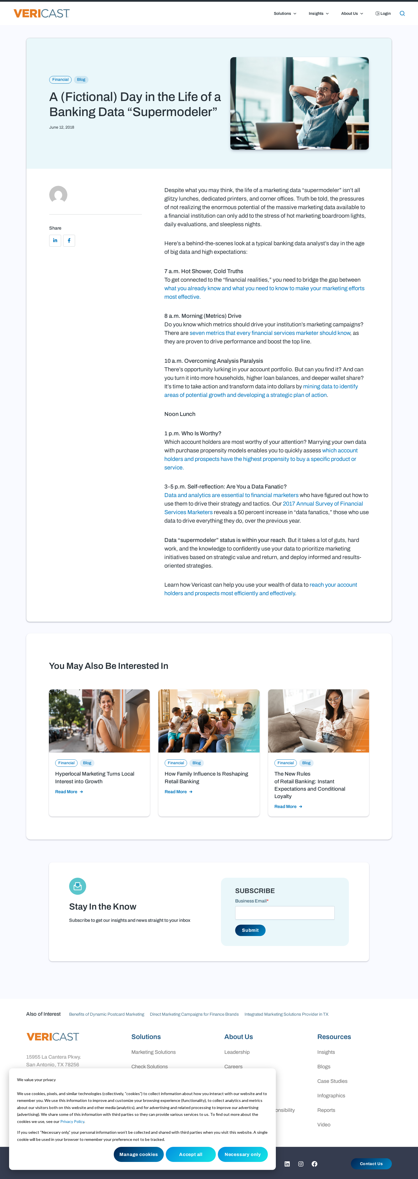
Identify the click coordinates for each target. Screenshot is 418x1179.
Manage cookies (138, 1154)
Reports (326, 1110)
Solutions (282, 13)
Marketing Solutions (153, 1052)
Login (385, 13)
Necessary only (243, 1154)
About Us (349, 13)
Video (323, 1125)
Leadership (237, 1052)
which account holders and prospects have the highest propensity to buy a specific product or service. (261, 459)
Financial (60, 79)
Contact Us (371, 1164)
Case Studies (332, 1081)
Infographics (331, 1095)
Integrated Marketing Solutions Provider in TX (286, 1014)
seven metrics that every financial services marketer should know (270, 333)
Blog (81, 79)
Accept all (190, 1154)
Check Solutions (149, 1066)
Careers (233, 1066)
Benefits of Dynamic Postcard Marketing (106, 1014)
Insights (316, 13)
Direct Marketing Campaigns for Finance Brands (194, 1014)
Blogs (323, 1066)
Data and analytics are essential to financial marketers (231, 495)
